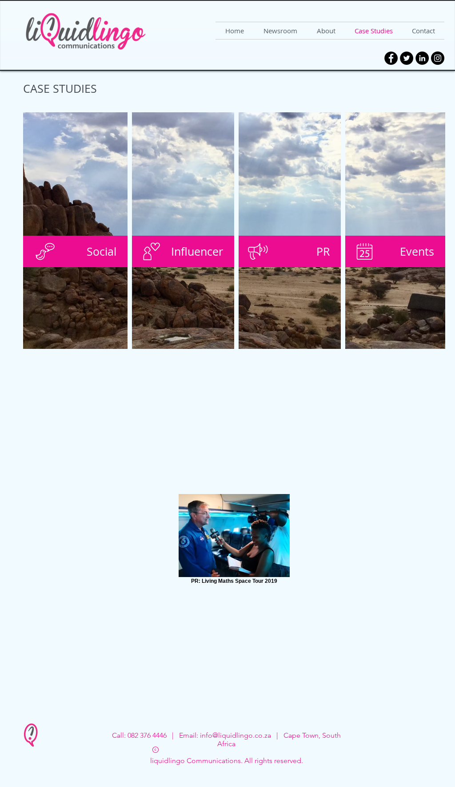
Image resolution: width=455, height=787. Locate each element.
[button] (75, 251)
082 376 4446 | (153, 735)
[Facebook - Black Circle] (391, 58)
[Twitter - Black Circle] (406, 58)
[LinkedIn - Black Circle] (422, 58)
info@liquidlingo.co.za (235, 735)
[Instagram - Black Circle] (437, 58)
